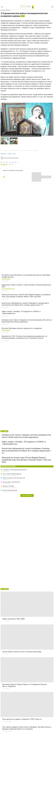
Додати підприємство (27, 495)
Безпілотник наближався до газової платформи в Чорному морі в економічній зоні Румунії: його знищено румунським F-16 (25, 304)
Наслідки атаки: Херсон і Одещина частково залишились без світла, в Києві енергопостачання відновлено (27, 321)
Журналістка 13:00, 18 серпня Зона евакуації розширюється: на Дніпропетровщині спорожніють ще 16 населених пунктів (24, 337)
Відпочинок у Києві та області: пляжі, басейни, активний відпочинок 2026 (26, 286)
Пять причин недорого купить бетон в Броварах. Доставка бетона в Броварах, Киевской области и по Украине (26, 728)
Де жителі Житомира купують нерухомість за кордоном (22, 328)
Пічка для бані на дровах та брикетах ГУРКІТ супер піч (22, 719)
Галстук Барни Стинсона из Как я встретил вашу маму (21, 652)
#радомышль (4, 153)
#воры (14, 153)
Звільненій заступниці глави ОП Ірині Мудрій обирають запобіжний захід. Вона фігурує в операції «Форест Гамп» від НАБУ (26, 296)
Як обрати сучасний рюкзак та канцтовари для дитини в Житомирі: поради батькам (26, 276)
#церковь (10, 153)
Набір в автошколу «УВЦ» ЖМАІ (13, 619)
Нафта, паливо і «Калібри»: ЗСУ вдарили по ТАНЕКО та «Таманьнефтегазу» (21, 312)
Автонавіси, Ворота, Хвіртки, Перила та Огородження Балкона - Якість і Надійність (25, 685)
